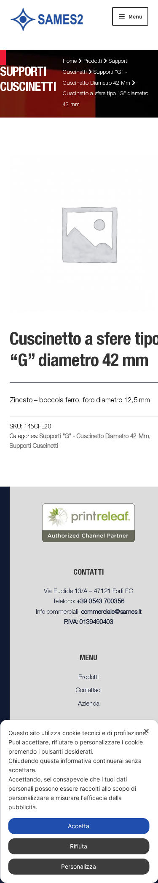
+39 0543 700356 (100, 602)
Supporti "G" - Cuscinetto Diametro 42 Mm (94, 437)
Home (70, 61)
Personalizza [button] (78, 866)
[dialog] (79, 801)
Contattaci (88, 691)
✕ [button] (146, 731)
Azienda (88, 704)
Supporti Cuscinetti (34, 447)
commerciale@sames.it (111, 612)
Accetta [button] (78, 825)
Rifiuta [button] (78, 846)
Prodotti (92, 61)
